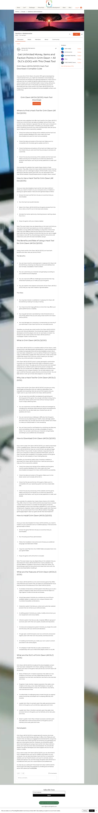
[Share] (56, 48)
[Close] (96, 811)
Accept (91, 810)
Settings (85, 810)
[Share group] (82, 34)
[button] (53, 8)
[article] (36, 409)
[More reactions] (23, 769)
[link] (20, 39)
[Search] (70, 34)
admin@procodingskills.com (49, 797)
